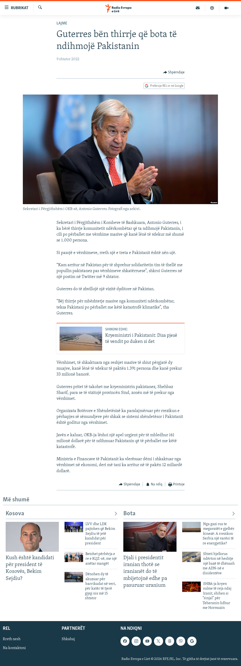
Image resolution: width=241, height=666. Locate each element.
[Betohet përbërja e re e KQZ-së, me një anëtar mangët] (73, 557)
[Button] (174, 72)
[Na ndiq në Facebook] (124, 641)
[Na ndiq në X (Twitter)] (158, 641)
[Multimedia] (226, 8)
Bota (129, 514)
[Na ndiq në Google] (191, 641)
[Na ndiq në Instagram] (136, 641)
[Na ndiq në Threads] (169, 641)
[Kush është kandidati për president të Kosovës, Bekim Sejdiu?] (32, 537)
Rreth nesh (11, 639)
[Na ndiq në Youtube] (147, 641)
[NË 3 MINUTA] (198, 8)
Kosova (15, 514)
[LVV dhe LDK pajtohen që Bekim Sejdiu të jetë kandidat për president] (73, 527)
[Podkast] (212, 8)
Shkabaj (68, 639)
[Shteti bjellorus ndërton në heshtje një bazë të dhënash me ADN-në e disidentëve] (191, 557)
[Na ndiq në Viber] (180, 641)
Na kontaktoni (14, 648)
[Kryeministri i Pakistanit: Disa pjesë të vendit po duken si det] (81, 339)
